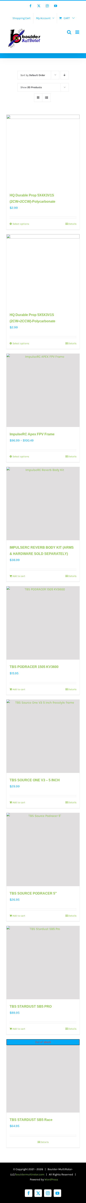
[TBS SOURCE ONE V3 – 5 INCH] (43, 736)
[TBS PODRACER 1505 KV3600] (43, 623)
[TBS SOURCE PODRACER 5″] (43, 849)
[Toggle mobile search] (69, 32)
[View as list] (46, 98)
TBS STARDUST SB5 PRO (31, 1006)
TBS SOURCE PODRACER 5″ (33, 893)
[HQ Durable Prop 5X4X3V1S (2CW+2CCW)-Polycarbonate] (43, 151)
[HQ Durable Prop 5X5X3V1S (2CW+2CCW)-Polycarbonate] (43, 271)
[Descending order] (65, 75)
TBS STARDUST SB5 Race (31, 1120)
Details (72, 223)
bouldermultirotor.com (30, 1174)
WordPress (51, 1179)
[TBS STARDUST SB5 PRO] (43, 962)
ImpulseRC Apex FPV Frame (32, 434)
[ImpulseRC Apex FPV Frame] (43, 390)
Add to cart (19, 576)
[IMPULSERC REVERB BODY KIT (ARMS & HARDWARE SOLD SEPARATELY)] (43, 503)
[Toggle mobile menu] (77, 32)
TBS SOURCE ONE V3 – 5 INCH (35, 780)
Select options (21, 223)
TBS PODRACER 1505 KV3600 (34, 667)
